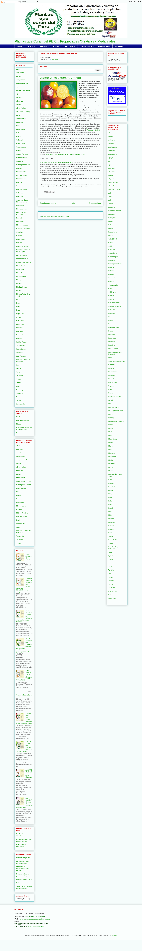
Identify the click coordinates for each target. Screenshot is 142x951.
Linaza (110, 428)
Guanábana (112, 372)
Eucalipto (111, 345)
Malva (110, 442)
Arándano (19, 122)
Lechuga (111, 418)
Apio (109, 200)
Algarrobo (111, 179)
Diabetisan (20, 205)
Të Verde (19, 540)
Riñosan (19, 338)
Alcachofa (19, 101)
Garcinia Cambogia (23, 228)
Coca (18, 186)
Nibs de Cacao (21, 516)
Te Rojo (111, 570)
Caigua (18, 136)
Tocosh (18, 379)
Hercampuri (20, 239)
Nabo (110, 480)
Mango (110, 446)
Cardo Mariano (21, 157)
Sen (17, 365)
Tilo (109, 573)
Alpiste (18, 115)
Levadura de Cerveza (116, 421)
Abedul (110, 133)
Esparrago (112, 338)
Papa (110, 504)
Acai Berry (20, 449)
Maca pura (20, 269)
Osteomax (20, 321)
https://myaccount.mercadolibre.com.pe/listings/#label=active (65, 154)
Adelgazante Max (22, 83)
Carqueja (19, 161)
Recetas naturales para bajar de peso (23, 875)
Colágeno (19, 193)
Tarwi (18, 372)
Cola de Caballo (114, 303)
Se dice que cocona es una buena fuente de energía (57, 162)
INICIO (19, 46)
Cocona (111, 299)
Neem (18, 303)
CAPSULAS (44, 46)
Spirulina (19, 368)
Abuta (18, 69)
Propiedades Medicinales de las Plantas (22, 868)
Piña (109, 515)
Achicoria (111, 140)
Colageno (111, 310)
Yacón (18, 400)
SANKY (18, 527)
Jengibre (111, 400)
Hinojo (110, 393)
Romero (111, 529)
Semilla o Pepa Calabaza (113, 548)
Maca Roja (20, 273)
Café (110, 246)
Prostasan (19, 328)
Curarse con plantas (23, 858)
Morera (110, 471)
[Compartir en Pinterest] (53, 192)
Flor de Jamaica (22, 225)
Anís (109, 196)
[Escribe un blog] (47, 192)
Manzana (111, 453)
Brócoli (110, 235)
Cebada (111, 267)
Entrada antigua (95, 203)
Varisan (19, 397)
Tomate (111, 580)
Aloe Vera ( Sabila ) (23, 111)
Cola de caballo (21, 189)
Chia (18, 492)
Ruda (110, 533)
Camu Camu (20, 143)
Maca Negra (20, 266)
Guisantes (111, 379)
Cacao (110, 242)
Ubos (18, 386)
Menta (110, 467)
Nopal (18, 310)
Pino (109, 511)
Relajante (19, 331)
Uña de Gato (112, 591)
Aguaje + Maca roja (23, 90)
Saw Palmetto (21, 356)
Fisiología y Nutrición (93, 130)
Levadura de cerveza (23, 262)
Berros (18, 474)
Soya (110, 552)
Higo (110, 389)
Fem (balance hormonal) (21, 213)
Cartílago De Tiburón (23, 485)
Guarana (19, 509)
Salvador (19, 352)
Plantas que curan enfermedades (22, 862)
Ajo (17, 94)
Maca (110, 435)
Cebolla (111, 271)
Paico (110, 497)
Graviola (19, 235)
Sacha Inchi (20, 345)
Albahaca (111, 168)
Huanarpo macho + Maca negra (23, 251)
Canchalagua (21, 147)
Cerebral (19, 168)
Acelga (110, 136)
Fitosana (19, 424)
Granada (111, 365)
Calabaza (111, 250)
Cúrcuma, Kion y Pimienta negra (22, 201)
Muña (18, 299)
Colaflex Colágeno (22, 420)
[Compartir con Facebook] (51, 192)
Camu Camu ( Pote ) (23, 481)
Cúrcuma (19, 499)
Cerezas (111, 281)
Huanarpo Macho (22, 246)
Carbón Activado (22, 154)
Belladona (111, 214)
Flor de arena (21, 506)
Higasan (19, 243)
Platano (111, 518)
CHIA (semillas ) (22, 175)
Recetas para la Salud (24, 879)
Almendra (111, 186)
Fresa (110, 357)
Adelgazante (20, 80)
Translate (55, 59)
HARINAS (56, 46)
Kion (109, 403)
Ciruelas (111, 295)
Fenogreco (20, 221)
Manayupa (20, 280)
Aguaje (18, 87)
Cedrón (111, 274)
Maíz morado (21, 276)
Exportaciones (104, 46)
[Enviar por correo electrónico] (45, 192)
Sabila (110, 536)
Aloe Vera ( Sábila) (114, 189)
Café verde (20, 133)
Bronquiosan (20, 129)
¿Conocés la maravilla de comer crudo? (24, 887)
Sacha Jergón (21, 349)
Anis (109, 193)
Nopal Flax (20, 313)
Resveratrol (20, 335)
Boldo (18, 126)
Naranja (111, 483)
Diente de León (21, 209)
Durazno (111, 331)
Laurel (110, 414)
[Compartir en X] (49, 192)
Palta (110, 501)
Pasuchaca (20, 324)
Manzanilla (112, 457)
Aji (109, 161)
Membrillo (111, 464)
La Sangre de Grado (115, 410)
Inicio (72, 203)
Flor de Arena (113, 349)
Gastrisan (19, 232)
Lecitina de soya (22, 259)
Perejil (110, 508)
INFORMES (119, 46)
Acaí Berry (20, 73)
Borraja (110, 228)
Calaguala (19, 140)
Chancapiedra (21, 172)
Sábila (110, 559)
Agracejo (111, 150)
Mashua (19, 283)
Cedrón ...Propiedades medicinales (24, 696)
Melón (110, 460)
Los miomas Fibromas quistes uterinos (24, 840)
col (109, 602)
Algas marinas (21, 467)
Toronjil (110, 584)
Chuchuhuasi (21, 179)
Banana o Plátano (114, 211)
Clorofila (19, 182)
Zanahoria (112, 598)
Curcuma (19, 196)
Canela (18, 150)
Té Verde (19, 375)
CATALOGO (31, 46)
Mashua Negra (21, 287)
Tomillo (18, 383)
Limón (110, 425)
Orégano (111, 494)
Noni (18, 306)
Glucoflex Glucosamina (116, 361)
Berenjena (20, 470)
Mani (110, 449)
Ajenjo (110, 158)
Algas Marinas (21, 108)
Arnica (110, 203)
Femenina (19, 218)
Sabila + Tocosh (21, 342)
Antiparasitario (21, 119)
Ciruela (18, 495)
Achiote (19, 76)
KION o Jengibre (22, 513)
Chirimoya (111, 292)
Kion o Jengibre (21, 255)
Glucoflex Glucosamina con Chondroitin (24, 428)
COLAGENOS (70, 46)
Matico (18, 290)
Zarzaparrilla (20, 404)
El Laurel (111, 334)
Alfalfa (18, 104)
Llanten (111, 432)
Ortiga (18, 317)
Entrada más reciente (48, 203)
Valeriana (19, 393)
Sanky (110, 543)
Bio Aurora (20, 417)
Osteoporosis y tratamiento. (21, 845)
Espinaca (111, 341)
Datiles (110, 320)
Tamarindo (20, 536)
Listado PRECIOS (87, 46)
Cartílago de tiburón (23, 165)
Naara (18, 433)
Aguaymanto (112, 154)
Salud (18, 883)
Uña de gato (20, 390)
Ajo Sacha (19, 97)
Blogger (114, 935)
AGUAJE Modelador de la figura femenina (29, 773)
